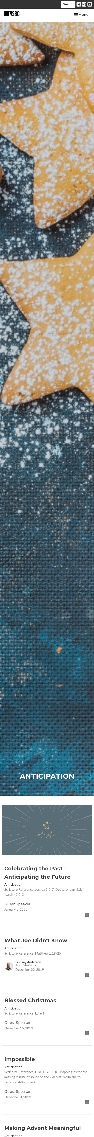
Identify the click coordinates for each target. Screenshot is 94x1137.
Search (68, 4)
